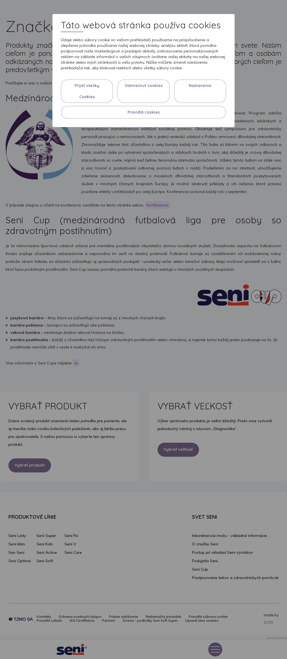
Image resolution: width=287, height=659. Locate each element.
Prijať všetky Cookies (87, 91)
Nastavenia (200, 85)
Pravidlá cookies (144, 112)
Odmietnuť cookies (144, 85)
